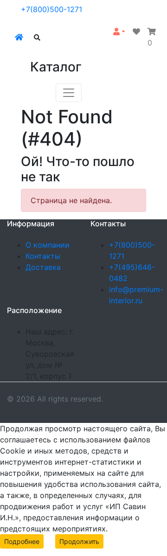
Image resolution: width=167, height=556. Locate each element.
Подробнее (21, 541)
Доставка (43, 267)
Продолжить (79, 541)
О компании (48, 244)
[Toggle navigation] (69, 92)
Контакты (43, 256)
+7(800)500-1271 (51, 9)
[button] (119, 31)
